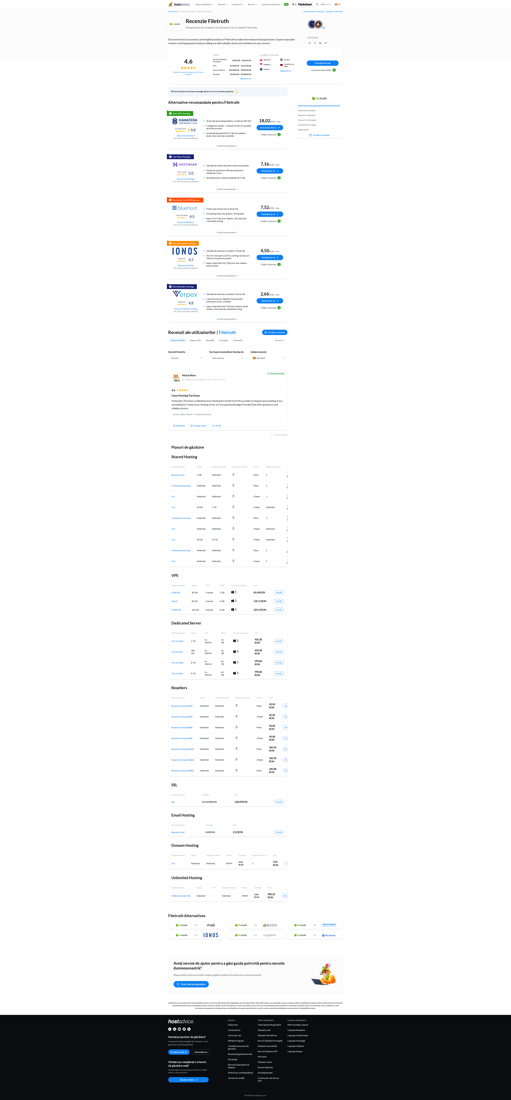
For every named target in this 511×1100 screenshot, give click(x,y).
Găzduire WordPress (267, 1035)
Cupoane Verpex (294, 1051)
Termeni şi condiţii (236, 1078)
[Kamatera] (184, 121)
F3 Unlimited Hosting (181, 550)
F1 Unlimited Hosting (181, 486)
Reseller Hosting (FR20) (182, 706)
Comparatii (237, 4)
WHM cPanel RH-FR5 (181, 896)
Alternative (303, 129)
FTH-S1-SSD (177, 652)
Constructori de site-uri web (268, 1079)
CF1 (173, 497)
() (218, 426)
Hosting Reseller (265, 1072)
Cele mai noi (218, 358)
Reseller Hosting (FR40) (182, 727)
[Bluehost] (184, 208)
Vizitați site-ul (268, 171)
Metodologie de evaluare (314, 11)
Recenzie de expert (307, 110)
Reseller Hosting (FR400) (182, 771)
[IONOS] (184, 251)
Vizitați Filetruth (323, 63)
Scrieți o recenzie (276, 332)
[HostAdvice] (179, 4)
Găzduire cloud (265, 1062)
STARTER (176, 593)
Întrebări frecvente (307, 124)
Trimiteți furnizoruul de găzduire (238, 1047)
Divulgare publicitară (334, 11)
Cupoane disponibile (323, 70)
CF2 (173, 529)
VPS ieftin (262, 1056)
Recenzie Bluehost (185, 222)
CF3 (173, 561)
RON (326, 4)
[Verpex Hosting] (184, 294)
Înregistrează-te (179, 1052)
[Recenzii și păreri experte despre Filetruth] (310, 43)
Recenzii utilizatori (307, 115)
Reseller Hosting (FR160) (182, 749)
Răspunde (180, 426)
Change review (199, 426)
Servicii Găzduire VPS (267, 1051)
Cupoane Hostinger (296, 1040)
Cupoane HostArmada (297, 1035)
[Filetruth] (175, 24)
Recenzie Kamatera (186, 135)
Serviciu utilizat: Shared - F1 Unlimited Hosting (192, 414)
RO (339, 4)
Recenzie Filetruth (207, 21)
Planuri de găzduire (307, 120)
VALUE (174, 601)
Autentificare (200, 1052)
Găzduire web (264, 1030)
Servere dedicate (265, 1067)
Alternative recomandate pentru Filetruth (319, 105)
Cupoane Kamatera (296, 1030)
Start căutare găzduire (193, 984)
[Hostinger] (184, 164)
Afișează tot (245, 79)
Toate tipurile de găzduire (269, 1024)
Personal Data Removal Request (238, 1066)
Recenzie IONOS (186, 265)
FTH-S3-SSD (177, 674)
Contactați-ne (234, 1030)
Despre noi (233, 1024)
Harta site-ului (234, 1035)
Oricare (175, 358)
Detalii (279, 592)
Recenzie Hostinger (186, 179)
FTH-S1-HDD (178, 641)
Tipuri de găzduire (203, 4)
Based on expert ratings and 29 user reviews (188, 73)
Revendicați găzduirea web (240, 1054)
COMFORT (176, 610)
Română (261, 358)
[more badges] (323, 27)
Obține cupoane (270, 134)
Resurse (251, 4)
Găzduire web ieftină (267, 1046)
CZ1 (173, 507)
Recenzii (221, 4)
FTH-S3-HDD (178, 663)
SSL (173, 802)
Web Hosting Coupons (297, 1024)
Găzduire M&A (187, 1079)
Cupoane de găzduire (274, 4)
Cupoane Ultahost (295, 1046)
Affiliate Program (236, 1040)
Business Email (178, 475)
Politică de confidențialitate (240, 1072)
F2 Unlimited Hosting (181, 518)
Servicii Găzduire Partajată (270, 1040)
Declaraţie (232, 1059)
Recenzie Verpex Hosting (185, 308)
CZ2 (173, 540)
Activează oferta (268, 127)
